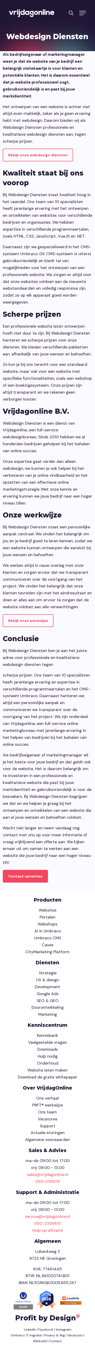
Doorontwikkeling (48, 1007)
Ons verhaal (47, 1098)
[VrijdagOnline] (32, 13)
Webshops (47, 924)
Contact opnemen (25, 876)
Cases (47, 944)
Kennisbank (47, 1035)
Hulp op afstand (47, 1230)
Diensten (47, 962)
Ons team (47, 1112)
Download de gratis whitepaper (47, 1077)
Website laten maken (47, 1070)
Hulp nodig (48, 1056)
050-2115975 (47, 1181)
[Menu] (82, 13)
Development (47, 986)
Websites (47, 910)
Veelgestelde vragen (47, 1042)
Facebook (46, 1329)
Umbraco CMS (47, 937)
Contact (55, 1341)
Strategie (47, 972)
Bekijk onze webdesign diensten (38, 155)
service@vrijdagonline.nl (47, 1216)
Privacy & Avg (54, 1335)
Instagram (63, 1329)
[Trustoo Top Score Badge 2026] (47, 1299)
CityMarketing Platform (47, 951)
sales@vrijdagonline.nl (47, 1174)
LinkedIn (30, 1329)
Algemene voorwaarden (47, 1139)
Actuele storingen (48, 1132)
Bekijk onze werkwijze (28, 620)
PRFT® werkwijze (47, 1105)
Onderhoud (47, 1063)
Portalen (47, 917)
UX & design (47, 979)
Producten (47, 900)
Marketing (47, 1014)
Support (47, 1125)
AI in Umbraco (47, 931)
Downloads (47, 1049)
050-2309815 (47, 1223)
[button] (71, 12)
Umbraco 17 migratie (26, 1335)
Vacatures (47, 1119)
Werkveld (40, 1341)
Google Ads (48, 993)
